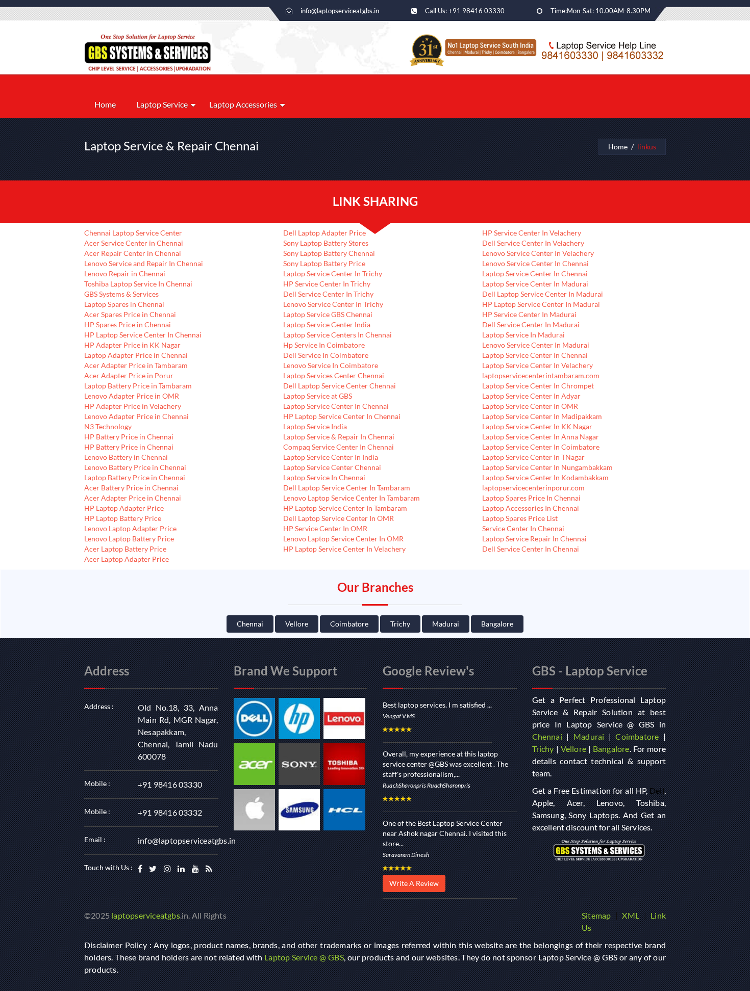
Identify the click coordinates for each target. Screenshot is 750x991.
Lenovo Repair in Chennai (124, 273)
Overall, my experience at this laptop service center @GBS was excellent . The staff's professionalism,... (445, 763)
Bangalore (497, 623)
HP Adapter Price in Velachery (132, 406)
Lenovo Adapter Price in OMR (131, 396)
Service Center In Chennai (523, 528)
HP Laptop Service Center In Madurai (541, 304)
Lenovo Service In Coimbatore (330, 365)
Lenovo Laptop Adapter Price (130, 528)
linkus (646, 146)
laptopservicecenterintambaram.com (540, 375)
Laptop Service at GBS (317, 396)
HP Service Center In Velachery (531, 232)
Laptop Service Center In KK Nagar (537, 426)
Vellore (296, 623)
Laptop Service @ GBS (304, 957)
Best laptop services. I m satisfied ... (437, 704)
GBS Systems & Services (121, 294)
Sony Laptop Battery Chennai (329, 253)
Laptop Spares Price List (520, 518)
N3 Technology (108, 426)
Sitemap (596, 915)
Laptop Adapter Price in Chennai (136, 355)
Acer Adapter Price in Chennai (132, 497)
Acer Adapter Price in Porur (128, 375)
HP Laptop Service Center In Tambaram (345, 508)
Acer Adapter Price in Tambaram (136, 365)
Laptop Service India (315, 426)
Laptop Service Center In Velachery (537, 365)
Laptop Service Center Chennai (332, 467)
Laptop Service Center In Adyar (531, 396)
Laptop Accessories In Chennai (530, 508)
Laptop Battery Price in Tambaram (138, 385)
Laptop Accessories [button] (243, 104)
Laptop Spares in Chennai (124, 304)
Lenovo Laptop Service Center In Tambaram (351, 497)
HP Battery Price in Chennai (128, 436)
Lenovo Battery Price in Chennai (135, 467)
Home (105, 104)
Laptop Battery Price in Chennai (134, 477)
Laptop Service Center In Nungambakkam (547, 467)
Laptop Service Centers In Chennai (337, 334)
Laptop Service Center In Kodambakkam (545, 477)
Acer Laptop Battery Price (125, 548)
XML (630, 915)
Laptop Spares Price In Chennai (531, 497)
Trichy (400, 623)
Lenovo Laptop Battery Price (129, 538)
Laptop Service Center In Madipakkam (542, 416)
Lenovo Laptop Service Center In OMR (343, 538)
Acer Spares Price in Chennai (130, 314)
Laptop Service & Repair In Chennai (338, 436)
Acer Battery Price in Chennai (131, 487)
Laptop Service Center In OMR (530, 406)
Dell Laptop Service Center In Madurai (542, 294)
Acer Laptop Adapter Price (126, 559)
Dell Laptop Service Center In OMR (338, 518)
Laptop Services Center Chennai (333, 375)
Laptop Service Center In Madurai (535, 283)
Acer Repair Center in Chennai (132, 253)
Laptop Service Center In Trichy (332, 273)
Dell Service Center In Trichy (328, 294)
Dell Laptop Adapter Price (324, 232)
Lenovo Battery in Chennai (126, 457)
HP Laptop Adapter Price (124, 508)
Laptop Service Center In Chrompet (538, 385)
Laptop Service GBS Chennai (327, 314)
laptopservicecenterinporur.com (533, 487)
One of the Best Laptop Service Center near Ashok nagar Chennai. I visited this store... (445, 833)
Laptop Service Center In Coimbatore (540, 446)
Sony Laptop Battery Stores (325, 243)
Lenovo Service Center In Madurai (535, 345)
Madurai (445, 623)
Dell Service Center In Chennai (530, 548)
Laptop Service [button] (162, 104)
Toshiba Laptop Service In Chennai (138, 283)
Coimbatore (349, 623)
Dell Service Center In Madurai (531, 324)
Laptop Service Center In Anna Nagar (540, 436)
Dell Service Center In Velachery (533, 243)
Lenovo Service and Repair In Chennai (143, 263)
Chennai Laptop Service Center (133, 232)
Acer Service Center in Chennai (133, 243)
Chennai (250, 623)
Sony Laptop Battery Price (324, 263)
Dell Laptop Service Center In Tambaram (346, 487)
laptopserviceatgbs (145, 915)
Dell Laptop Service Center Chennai (339, 385)
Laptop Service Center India (326, 324)
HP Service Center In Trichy (326, 283)
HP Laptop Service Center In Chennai (143, 334)
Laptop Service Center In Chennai (336, 406)
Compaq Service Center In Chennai (338, 446)
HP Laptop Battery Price (122, 518)
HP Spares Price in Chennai (127, 324)
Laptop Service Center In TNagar (533, 457)
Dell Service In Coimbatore (325, 355)
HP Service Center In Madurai (529, 314)
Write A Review (414, 883)
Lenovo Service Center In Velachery (538, 253)
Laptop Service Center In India (330, 457)
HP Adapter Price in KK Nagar (132, 345)
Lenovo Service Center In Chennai (535, 263)
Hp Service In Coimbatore (324, 345)
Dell (656, 790)
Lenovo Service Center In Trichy (333, 304)
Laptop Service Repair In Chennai (534, 538)
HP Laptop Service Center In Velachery (344, 548)
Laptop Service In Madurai (523, 334)
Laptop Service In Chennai (324, 477)
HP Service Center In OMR (325, 528)
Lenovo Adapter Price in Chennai (136, 416)
